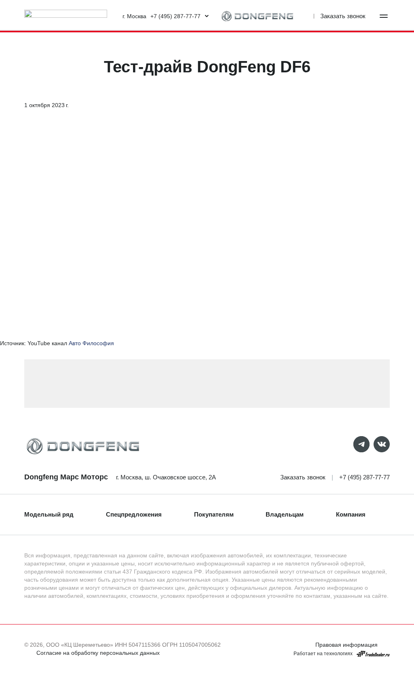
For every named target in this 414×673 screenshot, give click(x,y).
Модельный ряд (49, 514)
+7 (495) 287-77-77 (364, 477)
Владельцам (285, 514)
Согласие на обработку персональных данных (98, 653)
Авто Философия (91, 343)
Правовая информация (346, 644)
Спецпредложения (134, 514)
